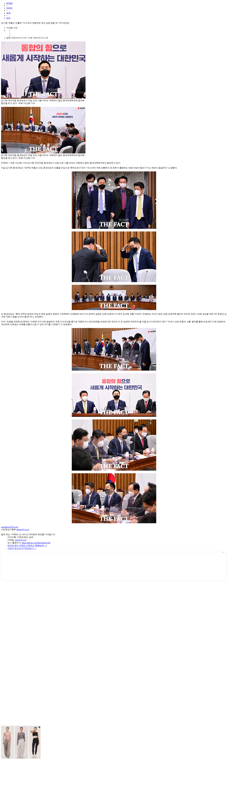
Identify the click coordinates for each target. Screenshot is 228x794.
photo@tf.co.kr (22, 529)
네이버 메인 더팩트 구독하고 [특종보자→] (27, 545)
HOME (9, 3)
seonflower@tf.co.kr (9, 527)
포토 (8, 13)
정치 (8, 18)
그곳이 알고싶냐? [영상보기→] (22, 548)
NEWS (9, 8)
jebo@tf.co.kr (20, 540)
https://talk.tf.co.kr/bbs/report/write (36, 543)
